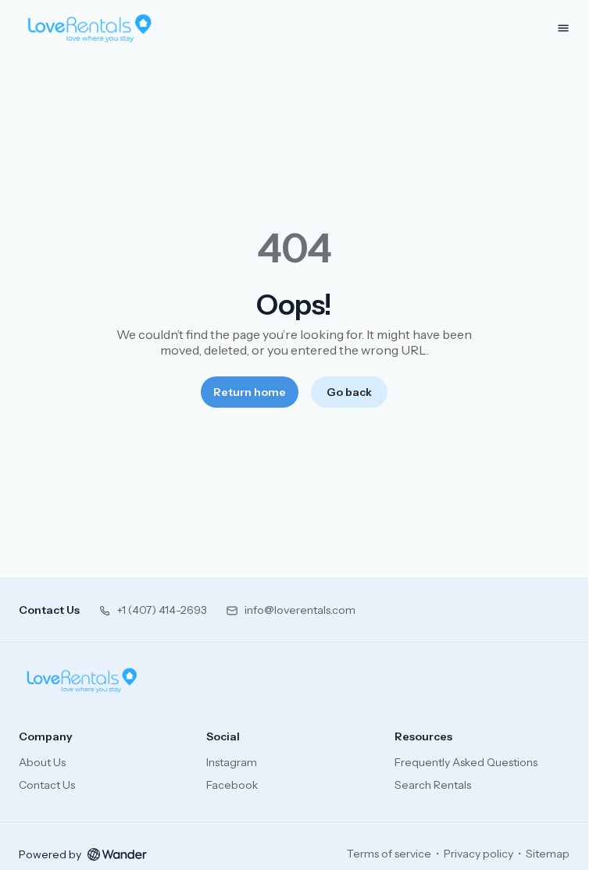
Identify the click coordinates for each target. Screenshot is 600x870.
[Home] (82, 680)
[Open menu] (563, 28)
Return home (249, 392)
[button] (152, 610)
